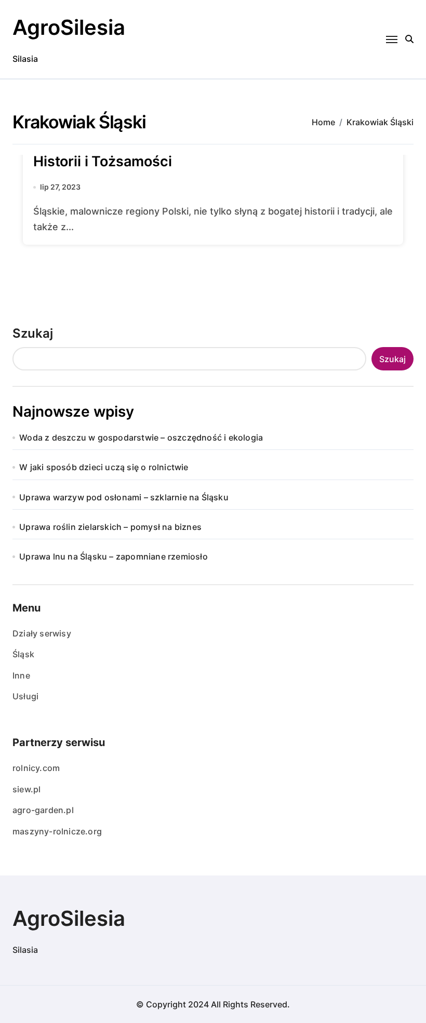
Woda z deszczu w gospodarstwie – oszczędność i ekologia (141, 437)
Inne (21, 675)
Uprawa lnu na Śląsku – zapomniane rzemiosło (113, 556)
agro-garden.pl (43, 810)
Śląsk (23, 654)
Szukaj (32, 333)
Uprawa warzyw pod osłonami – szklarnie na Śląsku (124, 497)
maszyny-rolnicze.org (57, 831)
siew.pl (26, 789)
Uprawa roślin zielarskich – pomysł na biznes (110, 527)
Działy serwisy (41, 633)
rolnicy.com (36, 768)
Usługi (25, 696)
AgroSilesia (68, 27)
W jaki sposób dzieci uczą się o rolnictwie (103, 467)
